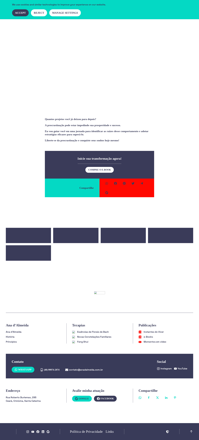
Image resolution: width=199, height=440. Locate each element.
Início (93, 26)
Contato (161, 26)
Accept (20, 12)
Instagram (166, 368)
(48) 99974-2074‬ (51, 369)
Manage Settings (65, 12)
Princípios (11, 341)
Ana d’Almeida (110, 26)
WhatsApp (24, 369)
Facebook (107, 398)
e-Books (99, 75)
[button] (171, 26)
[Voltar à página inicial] (24, 26)
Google (84, 398)
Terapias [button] (130, 26)
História (10, 336)
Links (110, 431)
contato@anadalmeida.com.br (86, 369)
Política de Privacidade (86, 431)
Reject (39, 12)
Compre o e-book (99, 170)
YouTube (182, 368)
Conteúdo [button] (146, 26)
